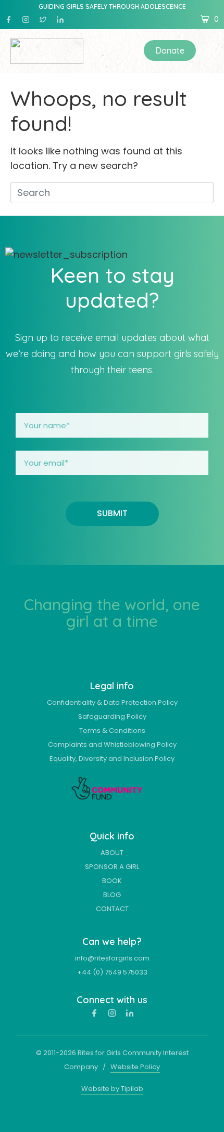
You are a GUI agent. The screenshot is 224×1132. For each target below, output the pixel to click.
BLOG (112, 895)
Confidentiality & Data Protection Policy (112, 702)
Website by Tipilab (112, 1089)
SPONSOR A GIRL (112, 867)
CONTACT (112, 909)
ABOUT (112, 853)
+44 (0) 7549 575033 (112, 972)
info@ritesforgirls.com (112, 958)
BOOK (112, 881)
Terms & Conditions (112, 730)
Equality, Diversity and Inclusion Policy (112, 759)
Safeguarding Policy (112, 716)
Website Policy (135, 1067)
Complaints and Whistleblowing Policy (112, 744)
